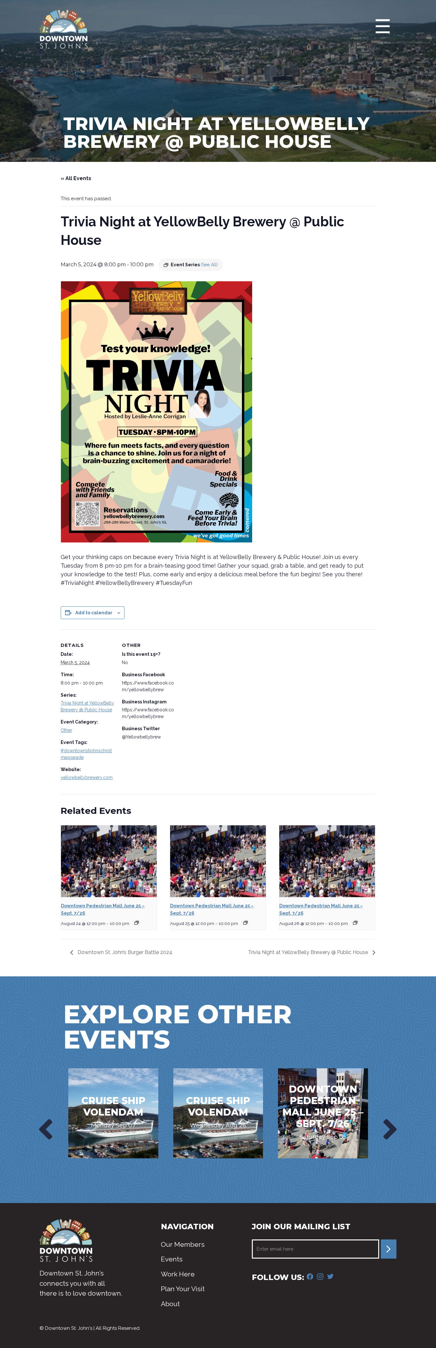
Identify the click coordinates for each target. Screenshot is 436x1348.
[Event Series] (136, 923)
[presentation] (44, 1129)
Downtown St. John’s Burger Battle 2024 (124, 952)
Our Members (183, 1244)
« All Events (76, 178)
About (170, 1304)
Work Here (178, 1274)
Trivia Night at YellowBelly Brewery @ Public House (308, 952)
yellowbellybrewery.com (87, 777)
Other (66, 730)
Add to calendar (93, 612)
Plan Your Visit (183, 1289)
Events (172, 1259)
